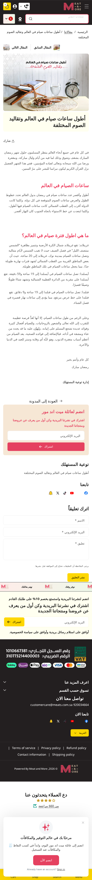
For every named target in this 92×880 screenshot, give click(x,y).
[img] (46, 800)
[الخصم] (9, 19)
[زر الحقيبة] (20, 19)
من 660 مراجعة (49, 806)
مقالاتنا (68, 32)
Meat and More (38, 769)
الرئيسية (82, 32)
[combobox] (57, 19)
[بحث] (30, 18)
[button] (85, 6)
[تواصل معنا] (24, 6)
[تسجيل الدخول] (15, 6)
